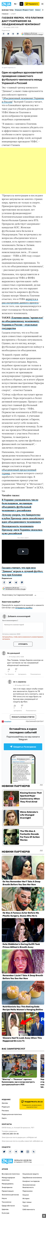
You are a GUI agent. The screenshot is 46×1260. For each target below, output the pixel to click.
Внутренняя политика (11, 1174)
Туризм (25, 1206)
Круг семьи (27, 1202)
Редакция (6, 1107)
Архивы (5, 1103)
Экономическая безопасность (29, 1186)
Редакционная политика (12, 1114)
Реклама (5, 1111)
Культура (5, 1213)
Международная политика (8, 1179)
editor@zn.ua (38, 1141)
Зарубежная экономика (32, 1178)
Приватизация (8, 1191)
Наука (4, 1198)
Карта (4, 1118)
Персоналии (28, 1191)
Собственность (29, 1209)
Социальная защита (31, 1174)
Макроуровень (7, 1184)
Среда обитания (8, 1206)
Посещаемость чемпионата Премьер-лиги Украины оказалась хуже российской (22, 530)
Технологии (6, 1202)
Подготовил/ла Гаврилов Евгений (17, 595)
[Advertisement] (23, 171)
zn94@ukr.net (31, 1137)
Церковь (5, 1209)
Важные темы (8, 10)
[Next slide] (42, 9)
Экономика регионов (10, 1195)
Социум (26, 1195)
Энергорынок (7, 1187)
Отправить (23, 644)
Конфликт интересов (31, 1181)
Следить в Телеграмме (24, 747)
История (26, 1199)
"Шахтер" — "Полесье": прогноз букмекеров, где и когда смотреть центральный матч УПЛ (18, 1082)
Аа (21, 4)
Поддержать (33, 4)
